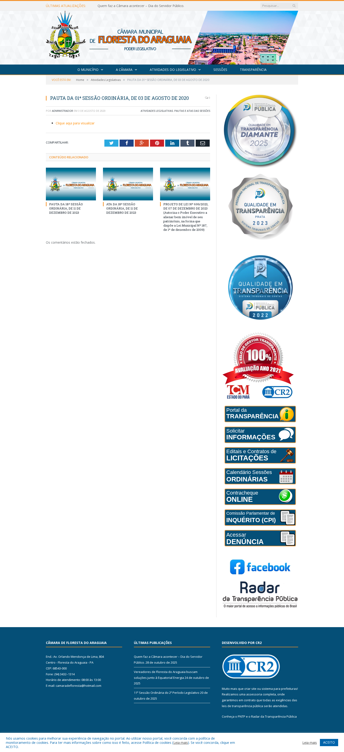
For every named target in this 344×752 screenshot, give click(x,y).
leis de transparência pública (242, 706)
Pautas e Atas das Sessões (192, 110)
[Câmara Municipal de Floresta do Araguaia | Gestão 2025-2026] (172, 37)
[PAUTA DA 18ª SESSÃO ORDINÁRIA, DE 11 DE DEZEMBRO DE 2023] (71, 184)
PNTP (241, 716)
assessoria (254, 694)
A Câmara (124, 69)
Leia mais (180, 742)
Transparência (253, 69)
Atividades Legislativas (157, 110)
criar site (250, 689)
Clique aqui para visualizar (75, 123)
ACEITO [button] (329, 742)
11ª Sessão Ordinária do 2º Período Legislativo (166, 693)
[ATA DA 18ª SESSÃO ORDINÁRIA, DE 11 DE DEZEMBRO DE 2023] (128, 184)
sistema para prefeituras (279, 689)
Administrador (62, 110)
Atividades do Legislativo (173, 69)
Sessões (220, 69)
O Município (88, 69)
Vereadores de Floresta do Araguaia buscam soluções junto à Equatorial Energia (151, 6)
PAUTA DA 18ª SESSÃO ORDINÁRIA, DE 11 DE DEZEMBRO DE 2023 (66, 208)
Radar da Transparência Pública (274, 716)
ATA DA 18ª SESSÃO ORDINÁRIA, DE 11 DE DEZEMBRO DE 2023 (122, 208)
